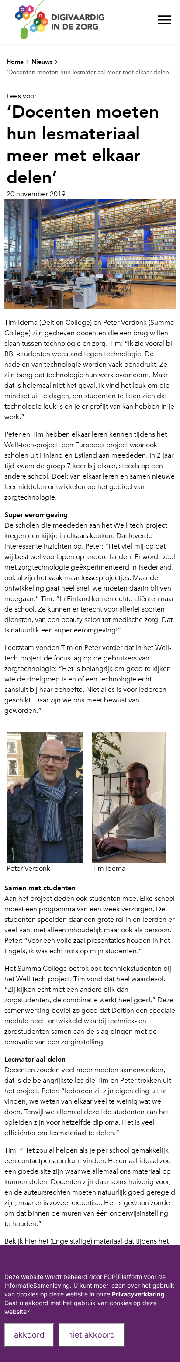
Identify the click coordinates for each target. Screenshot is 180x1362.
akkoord (29, 1334)
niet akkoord (91, 1334)
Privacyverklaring (138, 1294)
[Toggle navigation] (164, 21)
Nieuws (41, 62)
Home (15, 62)
